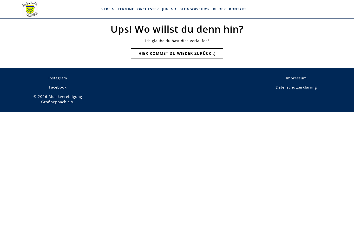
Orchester (148, 9)
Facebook (58, 87)
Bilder (219, 9)
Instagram (57, 78)
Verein (108, 9)
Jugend (169, 9)
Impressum (296, 78)
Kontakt (237, 9)
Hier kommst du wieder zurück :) (180, 54)
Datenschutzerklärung (296, 87)
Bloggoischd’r (194, 9)
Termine (126, 9)
